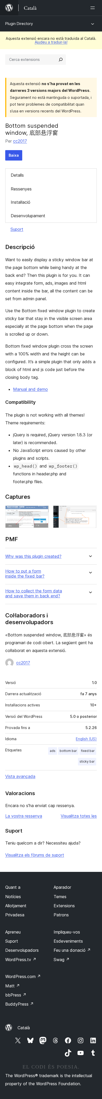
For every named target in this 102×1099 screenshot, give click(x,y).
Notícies (13, 896)
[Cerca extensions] (60, 59)
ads (52, 751)
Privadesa (14, 914)
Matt (12, 985)
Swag (62, 959)
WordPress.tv (20, 959)
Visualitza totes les (79, 816)
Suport (16, 229)
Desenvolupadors (22, 950)
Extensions (64, 905)
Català (24, 1027)
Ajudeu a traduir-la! (51, 42)
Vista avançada (20, 776)
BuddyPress (19, 1004)
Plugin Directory (19, 23)
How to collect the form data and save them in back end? (33, 593)
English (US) (86, 739)
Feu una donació (72, 950)
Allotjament (15, 905)
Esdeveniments (68, 941)
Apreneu (13, 932)
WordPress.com (23, 976)
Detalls (17, 175)
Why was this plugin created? (33, 556)
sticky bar (87, 761)
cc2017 (20, 141)
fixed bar (88, 751)
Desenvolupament (28, 215)
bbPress (15, 995)
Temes (60, 896)
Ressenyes (21, 188)
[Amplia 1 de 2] (41, 512)
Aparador (62, 887)
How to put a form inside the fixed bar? (24, 574)
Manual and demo (30, 389)
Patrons (61, 914)
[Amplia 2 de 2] (89, 512)
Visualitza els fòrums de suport (34, 855)
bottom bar (68, 751)
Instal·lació (20, 202)
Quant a (12, 887)
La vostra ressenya (23, 816)
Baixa (14, 155)
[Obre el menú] (93, 8)
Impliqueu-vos (67, 932)
